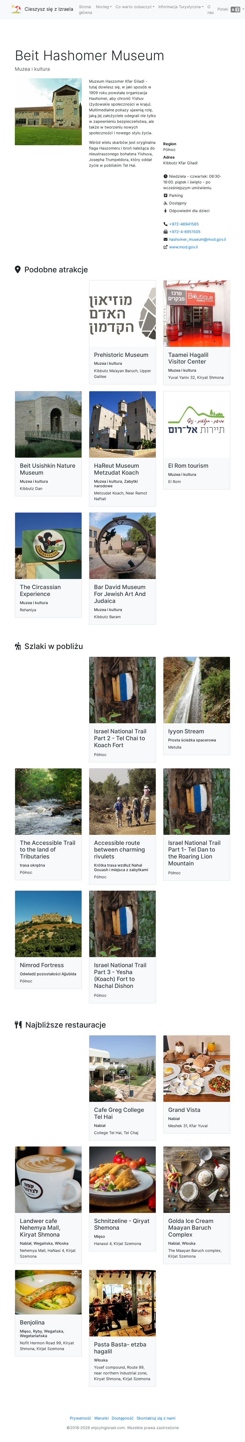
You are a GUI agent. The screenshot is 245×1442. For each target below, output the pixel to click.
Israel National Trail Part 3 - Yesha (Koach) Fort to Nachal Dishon (120, 975)
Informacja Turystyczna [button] (179, 6)
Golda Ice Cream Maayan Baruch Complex (190, 1227)
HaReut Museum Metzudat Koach (116, 469)
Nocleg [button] (102, 6)
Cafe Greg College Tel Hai (119, 1113)
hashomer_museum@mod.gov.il (197, 239)
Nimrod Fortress (42, 965)
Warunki (101, 1418)
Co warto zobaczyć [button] (134, 6)
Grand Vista (184, 1109)
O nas (210, 9)
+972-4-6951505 (184, 231)
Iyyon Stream (186, 731)
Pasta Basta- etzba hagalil (120, 1348)
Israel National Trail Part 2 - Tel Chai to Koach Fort (120, 738)
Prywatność (80, 1418)
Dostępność (123, 1418)
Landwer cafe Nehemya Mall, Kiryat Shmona (40, 1227)
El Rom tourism (188, 465)
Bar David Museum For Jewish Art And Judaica (120, 594)
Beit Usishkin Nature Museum (47, 469)
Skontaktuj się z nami (156, 1418)
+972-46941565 (184, 224)
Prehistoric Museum (121, 354)
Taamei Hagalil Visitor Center (188, 358)
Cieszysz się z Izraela (49, 9)
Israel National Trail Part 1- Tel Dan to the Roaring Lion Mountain (194, 853)
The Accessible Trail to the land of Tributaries (47, 849)
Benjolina (32, 1322)
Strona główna (85, 9)
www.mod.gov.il (183, 247)
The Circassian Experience (40, 590)
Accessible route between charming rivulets (119, 849)
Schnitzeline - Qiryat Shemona (122, 1224)
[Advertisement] (122, 33)
